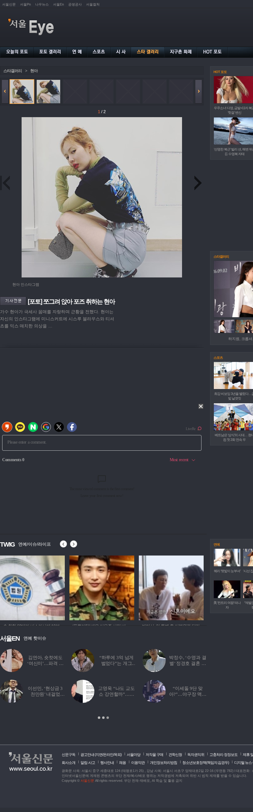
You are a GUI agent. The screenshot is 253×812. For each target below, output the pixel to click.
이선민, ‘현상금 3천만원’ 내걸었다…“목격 (45, 694)
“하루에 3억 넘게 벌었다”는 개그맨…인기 (116, 663)
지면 (99, 755)
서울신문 (9, 4)
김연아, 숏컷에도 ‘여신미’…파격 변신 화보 (45, 663)
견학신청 (175, 755)
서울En (58, 4)
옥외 (117, 755)
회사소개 (68, 763)
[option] (32, 586)
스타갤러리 (12, 70)
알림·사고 (88, 763)
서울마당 (133, 755)
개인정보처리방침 (163, 763)
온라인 (108, 755)
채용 (122, 763)
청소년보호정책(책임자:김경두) (205, 763)
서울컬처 (93, 4)
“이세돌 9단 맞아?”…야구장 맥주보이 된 (188, 694)
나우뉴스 (42, 4)
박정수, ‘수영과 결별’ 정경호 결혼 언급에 (187, 663)
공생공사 (75, 4)
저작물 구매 (154, 755)
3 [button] (107, 717)
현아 (34, 70)
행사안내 (107, 763)
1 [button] (99, 717)
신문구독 (68, 755)
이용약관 (138, 763)
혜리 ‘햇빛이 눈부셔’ (227, 571)
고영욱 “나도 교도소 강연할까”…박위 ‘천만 (116, 694)
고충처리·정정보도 (223, 755)
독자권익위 (195, 755)
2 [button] (103, 717)
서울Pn (25, 4)
